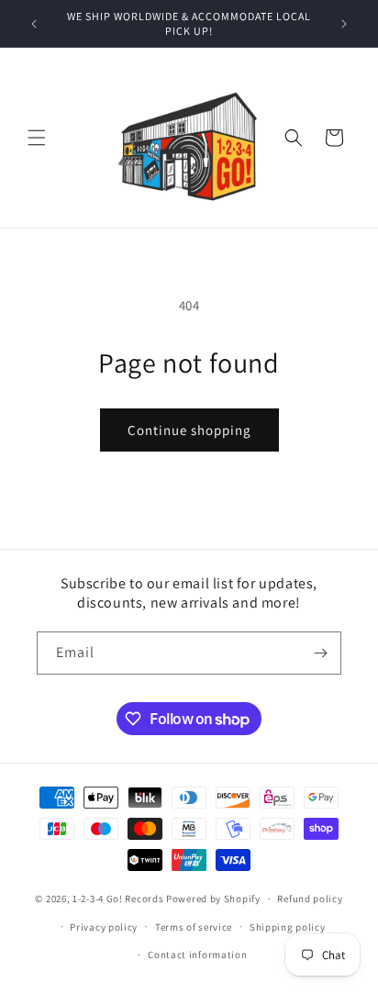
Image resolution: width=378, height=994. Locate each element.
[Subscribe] (320, 653)
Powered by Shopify (213, 898)
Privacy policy (104, 927)
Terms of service (193, 927)
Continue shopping (189, 430)
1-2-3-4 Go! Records (117, 898)
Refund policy (309, 898)
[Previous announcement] (34, 24)
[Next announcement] (344, 24)
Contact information (197, 954)
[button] (37, 137)
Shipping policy (288, 927)
